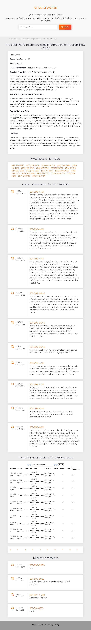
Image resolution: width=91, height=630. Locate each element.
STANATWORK (45, 8)
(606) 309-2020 (62, 171)
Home (11, 39)
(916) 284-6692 (17, 165)
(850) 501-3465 (28, 173)
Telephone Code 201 (22, 39)
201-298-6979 (37, 565)
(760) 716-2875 (32, 171)
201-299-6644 (37, 293)
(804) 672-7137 (43, 173)
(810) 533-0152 (57, 168)
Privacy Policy (53, 625)
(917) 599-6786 (17, 171)
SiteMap (42, 625)
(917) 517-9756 (24, 176)
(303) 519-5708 (32, 165)
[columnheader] (13, 468)
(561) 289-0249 (27, 168)
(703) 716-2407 (38, 176)
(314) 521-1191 (70, 168)
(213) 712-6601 (47, 171)
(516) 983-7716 (42, 168)
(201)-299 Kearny (37, 39)
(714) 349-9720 (58, 173)
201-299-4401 (37, 191)
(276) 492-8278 (48, 165)
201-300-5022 (37, 578)
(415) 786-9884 (63, 165)
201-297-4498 (37, 595)
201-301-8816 (36, 608)
